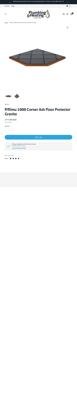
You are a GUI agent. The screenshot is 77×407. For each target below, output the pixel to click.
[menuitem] (8, 6)
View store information (19, 148)
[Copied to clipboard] (18, 158)
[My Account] (67, 14)
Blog (13, 6)
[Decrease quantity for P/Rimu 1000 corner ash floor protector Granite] (6, 130)
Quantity (7, 126)
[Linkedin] (69, 6)
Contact (7, 6)
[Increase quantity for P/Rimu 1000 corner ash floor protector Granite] (12, 130)
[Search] (63, 14)
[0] (70, 14)
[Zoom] (67, 27)
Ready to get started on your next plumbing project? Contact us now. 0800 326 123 (38, 1)
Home (6, 22)
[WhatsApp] (16, 158)
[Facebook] (67, 6)
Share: (6, 158)
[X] (13, 158)
